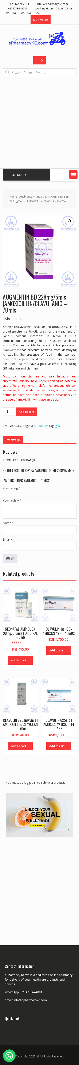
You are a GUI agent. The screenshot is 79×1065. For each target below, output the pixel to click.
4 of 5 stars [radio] (22, 493)
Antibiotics (25, 196)
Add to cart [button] (18, 660)
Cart (38, 13)
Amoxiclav (41, 196)
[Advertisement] (39, 122)
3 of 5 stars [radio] (17, 493)
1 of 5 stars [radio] (5, 493)
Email (8, 539)
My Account (40, 20)
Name (8, 523)
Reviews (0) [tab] (12, 440)
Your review (12, 500)
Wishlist (11, 13)
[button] (73, 174)
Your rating (11, 488)
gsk (57, 426)
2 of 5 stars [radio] (11, 493)
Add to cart (26, 412)
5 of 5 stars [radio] (28, 493)
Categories (19, 174)
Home (13, 196)
